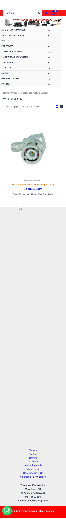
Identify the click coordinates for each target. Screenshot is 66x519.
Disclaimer (33, 461)
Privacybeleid (33, 469)
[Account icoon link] (46, 13)
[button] (7, 510)
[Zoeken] (40, 13)
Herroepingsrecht (33, 465)
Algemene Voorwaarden (33, 476)
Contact (33, 454)
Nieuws (33, 450)
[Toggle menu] (48, 30)
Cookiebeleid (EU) (33, 473)
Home (6, 93)
